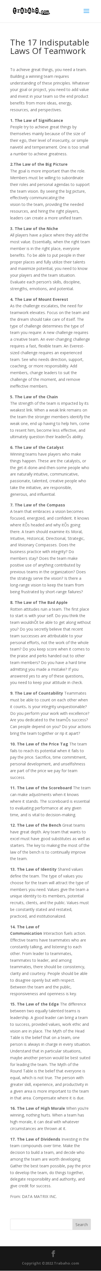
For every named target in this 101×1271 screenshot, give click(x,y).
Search (81, 1224)
